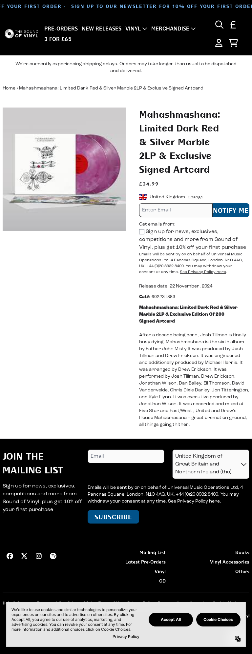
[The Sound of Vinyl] (21, 34)
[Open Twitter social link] (24, 556)
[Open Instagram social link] (39, 556)
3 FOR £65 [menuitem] (58, 39)
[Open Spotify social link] (53, 556)
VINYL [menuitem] (133, 28)
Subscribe (113, 517)
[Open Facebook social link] (10, 556)
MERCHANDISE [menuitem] (170, 28)
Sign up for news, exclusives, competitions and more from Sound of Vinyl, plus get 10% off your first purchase (192, 239)
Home (9, 88)
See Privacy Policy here (203, 272)
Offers (242, 571)
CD (162, 581)
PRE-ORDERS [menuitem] (61, 28)
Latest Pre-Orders (145, 562)
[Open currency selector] (233, 24)
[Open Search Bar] (218, 24)
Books (242, 552)
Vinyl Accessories (229, 562)
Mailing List (152, 552)
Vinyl (160, 571)
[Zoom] (64, 169)
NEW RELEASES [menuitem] (101, 28)
